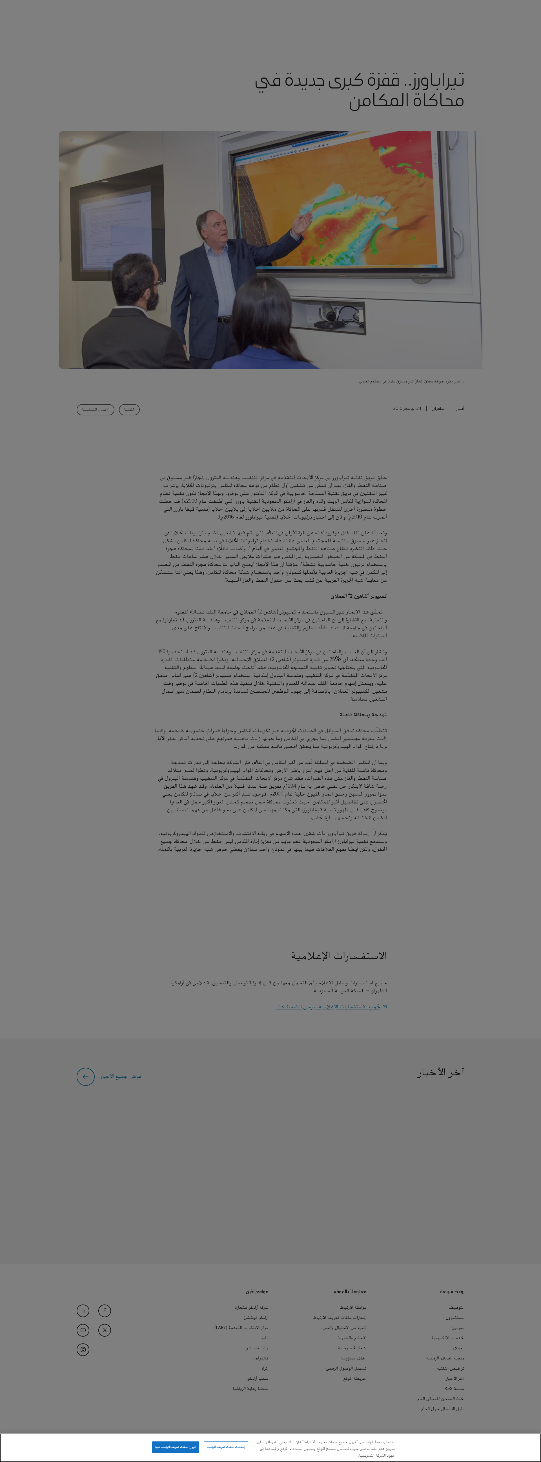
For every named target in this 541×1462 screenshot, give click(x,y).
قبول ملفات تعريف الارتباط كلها (175, 1447)
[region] (270, 1447)
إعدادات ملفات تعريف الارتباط (226, 1447)
